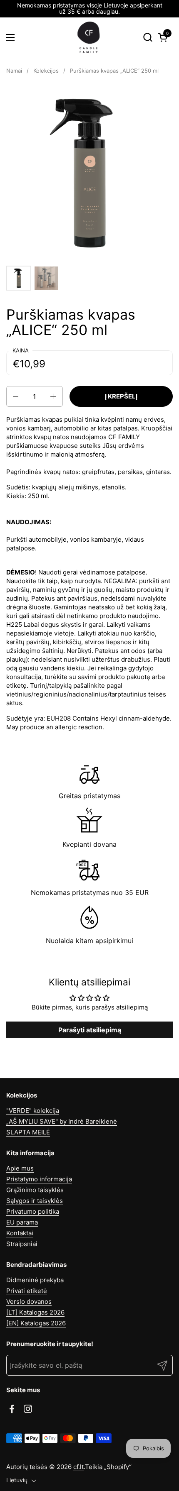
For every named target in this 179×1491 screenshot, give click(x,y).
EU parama (22, 1222)
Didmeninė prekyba (35, 1280)
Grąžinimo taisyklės (35, 1190)
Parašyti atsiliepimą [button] (89, 1030)
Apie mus (20, 1168)
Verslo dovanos (29, 1301)
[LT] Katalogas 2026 (35, 1312)
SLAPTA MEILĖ (28, 1132)
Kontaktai (19, 1233)
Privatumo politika (32, 1211)
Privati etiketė (26, 1291)
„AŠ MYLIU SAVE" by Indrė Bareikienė (61, 1121)
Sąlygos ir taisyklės (34, 1201)
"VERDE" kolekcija (32, 1111)
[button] (147, 37)
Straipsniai (21, 1244)
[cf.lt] (88, 37)
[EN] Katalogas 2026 (36, 1323)
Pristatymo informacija (39, 1179)
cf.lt (78, 1467)
